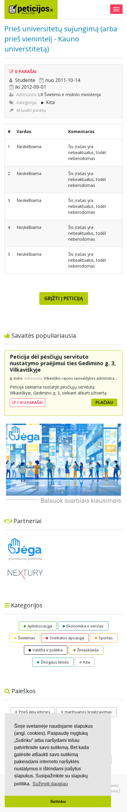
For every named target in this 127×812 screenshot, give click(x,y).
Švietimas (26, 637)
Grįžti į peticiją (63, 298)
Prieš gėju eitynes (34, 711)
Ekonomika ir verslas (85, 626)
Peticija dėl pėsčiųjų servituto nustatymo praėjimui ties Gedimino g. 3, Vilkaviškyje (63, 363)
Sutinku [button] (58, 801)
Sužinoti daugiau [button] (50, 783)
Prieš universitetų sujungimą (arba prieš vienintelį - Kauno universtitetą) (60, 38)
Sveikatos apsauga (67, 637)
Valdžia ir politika (47, 650)
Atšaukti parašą (31, 110)
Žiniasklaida (88, 650)
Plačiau (104, 402)
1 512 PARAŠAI (29, 402)
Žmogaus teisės (55, 662)
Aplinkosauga (39, 626)
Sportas (106, 637)
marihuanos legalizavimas (88, 711)
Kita (50, 102)
